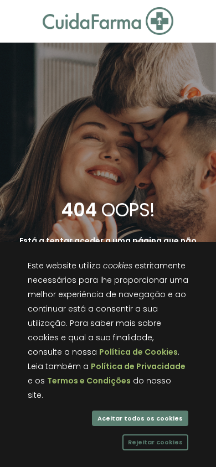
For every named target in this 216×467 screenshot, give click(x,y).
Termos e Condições (89, 380)
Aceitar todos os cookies (140, 418)
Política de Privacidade (138, 366)
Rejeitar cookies (155, 442)
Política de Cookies (138, 351)
